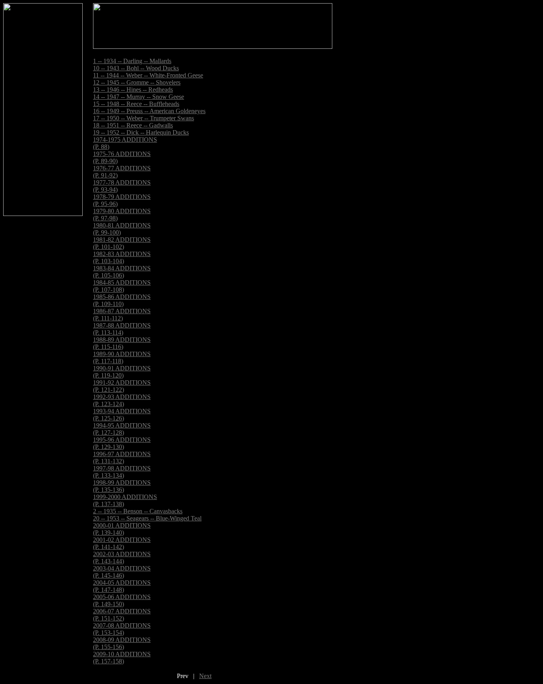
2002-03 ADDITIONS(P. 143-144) (122, 558)
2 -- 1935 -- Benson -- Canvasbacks (137, 511)
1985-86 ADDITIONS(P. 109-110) (122, 300)
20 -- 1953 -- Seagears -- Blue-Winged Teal (147, 518)
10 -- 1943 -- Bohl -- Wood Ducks (136, 68)
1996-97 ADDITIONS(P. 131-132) (122, 457)
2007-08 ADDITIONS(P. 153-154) (122, 629)
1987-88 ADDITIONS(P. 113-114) (122, 329)
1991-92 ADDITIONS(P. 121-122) (122, 386)
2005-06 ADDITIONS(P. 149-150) (122, 600)
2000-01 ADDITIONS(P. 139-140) (122, 529)
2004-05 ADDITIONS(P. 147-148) (122, 586)
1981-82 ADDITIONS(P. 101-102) (122, 243)
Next (205, 675)
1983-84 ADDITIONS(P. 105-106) (122, 272)
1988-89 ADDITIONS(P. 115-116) (122, 343)
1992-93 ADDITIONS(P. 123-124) (122, 400)
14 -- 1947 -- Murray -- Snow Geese (138, 96)
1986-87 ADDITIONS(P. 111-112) (122, 315)
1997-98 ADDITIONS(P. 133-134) (122, 472)
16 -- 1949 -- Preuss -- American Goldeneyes (149, 111)
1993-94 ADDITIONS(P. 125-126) (122, 415)
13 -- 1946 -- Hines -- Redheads (133, 89)
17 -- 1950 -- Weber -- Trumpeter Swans (143, 118)
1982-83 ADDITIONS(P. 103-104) (122, 257)
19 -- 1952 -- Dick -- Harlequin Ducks (141, 132)
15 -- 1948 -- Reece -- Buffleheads (136, 103)
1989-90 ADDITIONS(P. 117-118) (122, 357)
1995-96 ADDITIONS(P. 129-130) (122, 443)
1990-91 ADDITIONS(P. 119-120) (122, 372)
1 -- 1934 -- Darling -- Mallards (132, 61)
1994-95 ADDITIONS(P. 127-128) (122, 429)
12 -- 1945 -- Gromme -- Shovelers (136, 82)
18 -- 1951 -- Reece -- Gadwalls (133, 125)
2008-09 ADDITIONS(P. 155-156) (122, 643)
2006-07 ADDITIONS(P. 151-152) (122, 615)
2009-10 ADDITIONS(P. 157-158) (122, 658)
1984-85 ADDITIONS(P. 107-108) (122, 286)
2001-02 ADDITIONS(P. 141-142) (122, 543)
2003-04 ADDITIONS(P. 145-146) (122, 572)
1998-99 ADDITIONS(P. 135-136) (122, 486)
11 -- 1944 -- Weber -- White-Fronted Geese (148, 75)
